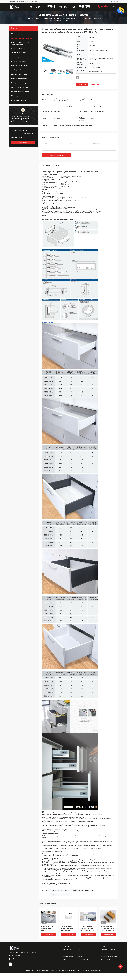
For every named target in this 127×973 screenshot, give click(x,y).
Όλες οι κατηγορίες (106, 959)
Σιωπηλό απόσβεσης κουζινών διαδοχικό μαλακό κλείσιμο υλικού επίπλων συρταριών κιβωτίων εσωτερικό (88, 929)
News (79, 949)
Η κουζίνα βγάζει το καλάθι (19, 65)
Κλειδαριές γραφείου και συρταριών (21, 57)
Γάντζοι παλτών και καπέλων (19, 74)
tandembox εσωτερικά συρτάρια (60, 894)
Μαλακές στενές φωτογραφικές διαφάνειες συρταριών (20, 43)
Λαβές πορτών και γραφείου (19, 52)
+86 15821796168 (29, 134)
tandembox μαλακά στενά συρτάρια (83, 890)
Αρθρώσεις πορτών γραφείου (19, 48)
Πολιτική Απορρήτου (83, 959)
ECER (100, 970)
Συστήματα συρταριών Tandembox (45, 18)
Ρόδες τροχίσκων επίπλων (18, 96)
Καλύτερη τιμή (82, 84)
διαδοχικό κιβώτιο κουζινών (59, 890)
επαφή (65, 959)
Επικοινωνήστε (95, 84)
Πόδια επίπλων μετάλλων (18, 61)
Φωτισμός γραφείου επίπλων (19, 87)
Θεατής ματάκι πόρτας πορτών (20, 91)
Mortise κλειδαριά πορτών (18, 100)
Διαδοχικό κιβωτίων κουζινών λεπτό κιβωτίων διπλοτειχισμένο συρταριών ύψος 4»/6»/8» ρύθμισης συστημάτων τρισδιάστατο (47, 929)
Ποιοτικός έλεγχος (68, 956)
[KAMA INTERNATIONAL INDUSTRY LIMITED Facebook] (111, 1)
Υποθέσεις (80, 953)
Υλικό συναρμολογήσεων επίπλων (20, 34)
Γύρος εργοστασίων (68, 953)
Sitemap (80, 956)
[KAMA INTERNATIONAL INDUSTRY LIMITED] (14, 7)
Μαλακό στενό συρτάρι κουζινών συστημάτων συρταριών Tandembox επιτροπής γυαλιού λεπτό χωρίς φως (107, 929)
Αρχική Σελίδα (30, 18)
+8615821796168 (23, 137)
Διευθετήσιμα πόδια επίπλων (19, 70)
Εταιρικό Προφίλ (68, 949)
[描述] (114, 7)
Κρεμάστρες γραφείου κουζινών (20, 78)
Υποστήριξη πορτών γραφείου (19, 83)
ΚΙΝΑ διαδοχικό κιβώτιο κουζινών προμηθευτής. (38, 970)
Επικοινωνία (23, 142)
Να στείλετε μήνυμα (56, 155)
